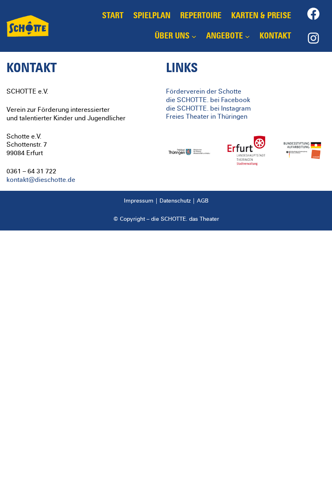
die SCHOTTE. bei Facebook (208, 100)
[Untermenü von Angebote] (247, 36)
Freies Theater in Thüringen (206, 116)
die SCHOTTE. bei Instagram (208, 108)
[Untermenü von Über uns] (194, 36)
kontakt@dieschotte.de (40, 180)
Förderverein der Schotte (203, 91)
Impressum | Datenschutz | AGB (166, 201)
